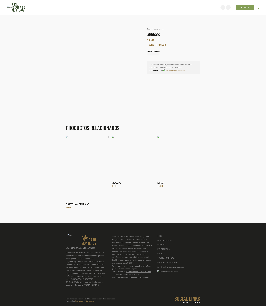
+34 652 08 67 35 (156, 70)
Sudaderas (116, 182)
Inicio (149, 29)
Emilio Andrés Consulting (84, 301)
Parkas (160, 182)
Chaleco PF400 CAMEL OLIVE (77, 204)
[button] (84, 168)
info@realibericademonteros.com (170, 267)
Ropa (155, 29)
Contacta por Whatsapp (175, 71)
